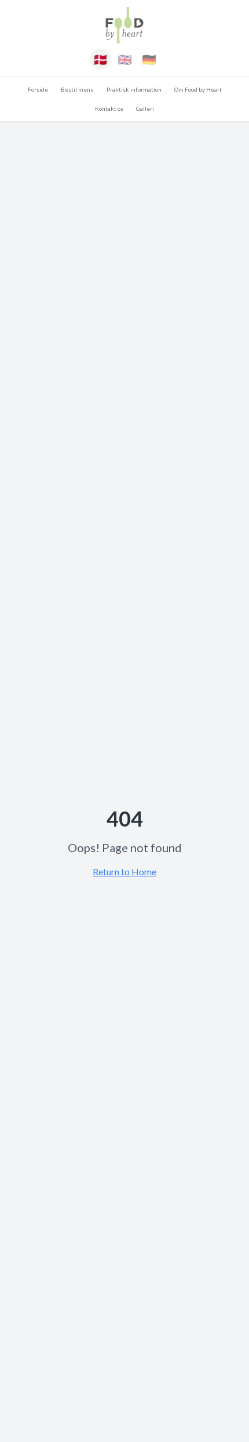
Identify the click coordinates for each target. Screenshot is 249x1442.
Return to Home (124, 871)
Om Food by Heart (198, 89)
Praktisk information (134, 89)
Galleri (145, 108)
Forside (38, 89)
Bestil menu (77, 89)
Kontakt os (109, 108)
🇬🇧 (125, 59)
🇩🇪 (149, 59)
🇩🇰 (100, 59)
